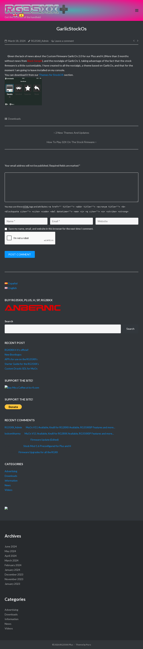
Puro (88, 644)
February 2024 (13, 565)
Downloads (14, 118)
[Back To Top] (14, 10)
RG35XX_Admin (40, 40)
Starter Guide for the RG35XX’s (22, 363)
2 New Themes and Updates (72, 132)
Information (11, 480)
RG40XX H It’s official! (17, 349)
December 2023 (14, 574)
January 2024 (12, 569)
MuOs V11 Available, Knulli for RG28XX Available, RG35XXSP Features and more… (70, 427)
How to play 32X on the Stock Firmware (71, 142)
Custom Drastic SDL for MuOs (21, 368)
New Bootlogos (13, 354)
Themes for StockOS (51, 74)
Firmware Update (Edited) (45, 439)
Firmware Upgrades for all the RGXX (38, 452)
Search (9, 321)
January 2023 (12, 583)
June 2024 (11, 546)
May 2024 (10, 551)
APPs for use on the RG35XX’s (21, 359)
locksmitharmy (13, 433)
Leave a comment (64, 40)
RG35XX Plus (66, 644)
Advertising (11, 471)
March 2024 (11, 560)
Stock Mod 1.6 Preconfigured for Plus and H (47, 446)
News (8, 485)
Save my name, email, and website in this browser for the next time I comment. (51, 228)
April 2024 (11, 555)
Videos (8, 489)
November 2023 (14, 579)
